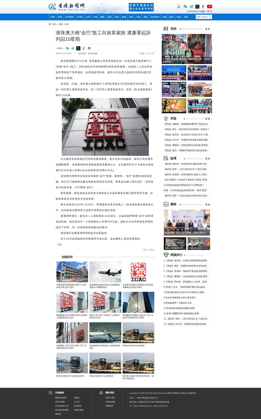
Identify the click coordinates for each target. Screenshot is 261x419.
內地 (95, 17)
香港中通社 (110, 398)
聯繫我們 (109, 406)
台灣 (88, 17)
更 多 (207, 29)
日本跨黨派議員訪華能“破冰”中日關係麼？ (184, 185)
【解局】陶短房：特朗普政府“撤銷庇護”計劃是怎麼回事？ (191, 164)
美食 (186, 17)
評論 (138, 17)
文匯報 (76, 398)
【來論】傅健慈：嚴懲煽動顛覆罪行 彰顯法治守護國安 (190, 124)
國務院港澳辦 (61, 398)
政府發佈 (155, 17)
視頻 (117, 17)
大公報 (76, 402)
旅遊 (179, 17)
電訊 (131, 17)
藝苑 (171, 17)
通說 (145, 17)
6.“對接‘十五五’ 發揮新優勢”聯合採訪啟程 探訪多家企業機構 (194, 287)
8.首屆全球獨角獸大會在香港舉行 (180, 297)
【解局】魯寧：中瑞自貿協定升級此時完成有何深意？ (190, 196)
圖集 (124, 17)
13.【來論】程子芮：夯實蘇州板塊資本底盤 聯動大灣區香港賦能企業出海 (199, 324)
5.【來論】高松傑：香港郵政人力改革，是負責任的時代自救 (193, 282)
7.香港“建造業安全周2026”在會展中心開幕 (184, 292)
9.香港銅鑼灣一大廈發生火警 (178, 303)
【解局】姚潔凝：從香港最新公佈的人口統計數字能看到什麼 (193, 174)
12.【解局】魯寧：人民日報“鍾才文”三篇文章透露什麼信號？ (193, 319)
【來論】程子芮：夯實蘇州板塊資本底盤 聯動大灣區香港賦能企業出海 (198, 140)
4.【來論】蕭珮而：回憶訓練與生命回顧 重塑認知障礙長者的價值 (195, 276)
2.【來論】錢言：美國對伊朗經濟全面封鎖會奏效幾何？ (191, 266)
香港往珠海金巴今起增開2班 (101, 376)
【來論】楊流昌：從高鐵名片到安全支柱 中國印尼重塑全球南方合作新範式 (200, 134)
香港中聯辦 (60, 402)
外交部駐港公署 (62, 406)
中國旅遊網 (78, 410)
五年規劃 (69, 17)
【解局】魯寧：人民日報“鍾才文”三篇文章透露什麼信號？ (191, 169)
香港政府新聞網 (62, 410)
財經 (109, 17)
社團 (164, 17)
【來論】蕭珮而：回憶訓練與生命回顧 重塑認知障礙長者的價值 (194, 145)
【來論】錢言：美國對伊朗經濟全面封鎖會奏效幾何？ (190, 150)
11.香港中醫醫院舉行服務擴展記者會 (181, 313)
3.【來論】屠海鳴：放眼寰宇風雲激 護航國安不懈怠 (189, 271)
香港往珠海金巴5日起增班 (134, 345)
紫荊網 (58, 414)
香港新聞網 (110, 402)
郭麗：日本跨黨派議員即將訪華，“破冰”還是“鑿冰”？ (189, 190)
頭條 (52, 17)
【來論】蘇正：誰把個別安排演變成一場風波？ (186, 129)
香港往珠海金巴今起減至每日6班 (70, 376)
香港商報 (77, 406)
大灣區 (79, 17)
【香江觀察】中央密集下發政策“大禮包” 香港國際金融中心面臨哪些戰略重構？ (202, 180)
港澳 (60, 17)
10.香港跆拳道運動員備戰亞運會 (179, 308)
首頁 (54, 24)
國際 (102, 17)
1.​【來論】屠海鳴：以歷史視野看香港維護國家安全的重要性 (193, 260)
